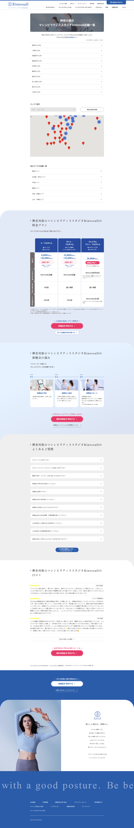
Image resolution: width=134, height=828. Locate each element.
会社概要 (32, 802)
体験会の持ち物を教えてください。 (44, 499)
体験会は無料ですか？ (39, 491)
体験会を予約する (117, 2)
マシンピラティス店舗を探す (57, 665)
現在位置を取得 (92, 109)
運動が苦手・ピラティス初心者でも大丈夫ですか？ (49, 476)
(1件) (37, 61)
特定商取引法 (98, 802)
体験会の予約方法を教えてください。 (44, 484)
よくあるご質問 (63, 3)
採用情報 (92, 3)
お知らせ (72, 3)
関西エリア (35, 188)
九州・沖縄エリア (38, 199)
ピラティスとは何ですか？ (41, 460)
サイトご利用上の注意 (36, 806)
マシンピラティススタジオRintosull (39, 665)
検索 (74, 109)
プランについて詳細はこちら (92, 266)
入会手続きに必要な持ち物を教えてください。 (47, 523)
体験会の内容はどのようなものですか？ (45, 507)
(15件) (36, 45)
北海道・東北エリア (38, 177)
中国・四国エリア (38, 194)
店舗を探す (46, 262)
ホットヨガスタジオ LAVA (37, 810)
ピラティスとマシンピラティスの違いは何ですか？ (49, 468)
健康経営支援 (100, 3)
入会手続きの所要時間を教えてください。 (46, 531)
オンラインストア (82, 3)
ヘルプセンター (54, 806)
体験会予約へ (92, 263)
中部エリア (35, 182)
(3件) (36, 50)
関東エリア (35, 171)
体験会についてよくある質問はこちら (65, 425)
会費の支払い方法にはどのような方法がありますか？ (50, 539)
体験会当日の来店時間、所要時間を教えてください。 (49, 515)
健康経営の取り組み (61, 802)
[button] (55, 132)
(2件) (37, 55)
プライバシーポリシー (80, 802)
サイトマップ (86, 806)
